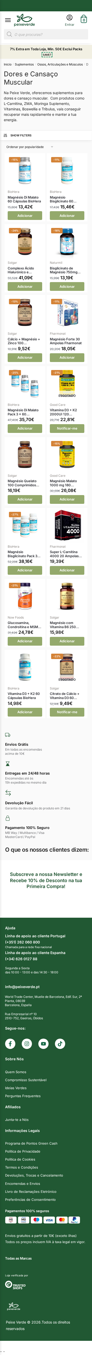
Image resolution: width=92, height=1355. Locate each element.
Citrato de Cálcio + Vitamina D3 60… (64, 696)
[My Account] (69, 20)
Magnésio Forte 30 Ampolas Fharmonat (66, 341)
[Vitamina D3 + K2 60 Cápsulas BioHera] (25, 667)
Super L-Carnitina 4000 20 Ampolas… (66, 554)
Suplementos (24, 64)
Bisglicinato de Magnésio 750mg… (65, 270)
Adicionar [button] (24, 215)
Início (8, 64)
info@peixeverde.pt (22, 986)
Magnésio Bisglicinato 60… (63, 199)
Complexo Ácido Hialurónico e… (21, 270)
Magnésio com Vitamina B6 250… (64, 625)
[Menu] (12, 20)
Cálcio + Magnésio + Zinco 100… (24, 341)
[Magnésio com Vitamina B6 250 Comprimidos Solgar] (67, 596)
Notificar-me (67, 428)
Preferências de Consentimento (30, 1199)
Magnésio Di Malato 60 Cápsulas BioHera (24, 199)
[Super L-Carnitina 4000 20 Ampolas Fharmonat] (67, 525)
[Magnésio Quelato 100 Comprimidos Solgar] (25, 454)
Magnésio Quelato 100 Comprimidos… (23, 483)
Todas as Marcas (18, 1258)
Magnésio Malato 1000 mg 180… (63, 483)
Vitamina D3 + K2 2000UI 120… (63, 412)
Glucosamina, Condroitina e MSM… (24, 625)
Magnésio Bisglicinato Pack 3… (24, 554)
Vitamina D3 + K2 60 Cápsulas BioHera (24, 696)
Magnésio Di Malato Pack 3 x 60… (23, 412)
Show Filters (21, 135)
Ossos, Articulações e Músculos (60, 64)
